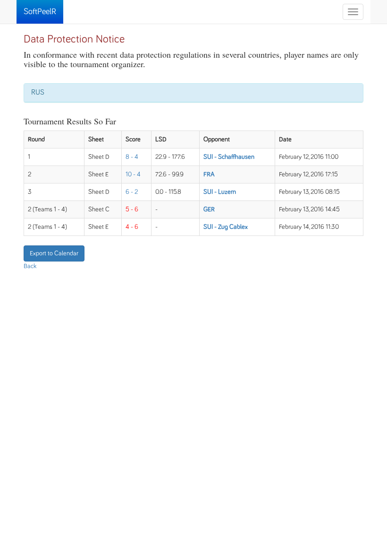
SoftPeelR (40, 12)
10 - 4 (133, 174)
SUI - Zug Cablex (225, 227)
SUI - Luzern (219, 192)
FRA (209, 174)
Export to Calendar (54, 253)
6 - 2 (132, 192)
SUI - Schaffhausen (228, 157)
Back (30, 266)
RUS (37, 92)
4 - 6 (132, 227)
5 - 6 (132, 209)
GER (209, 209)
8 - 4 (132, 157)
